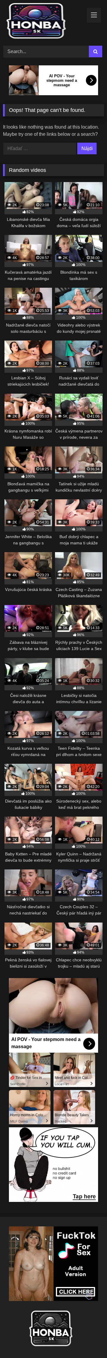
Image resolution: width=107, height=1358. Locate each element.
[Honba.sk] (44, 22)
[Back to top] (88, 1340)
